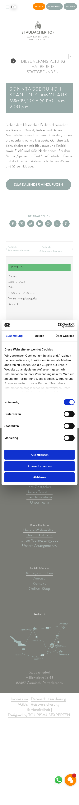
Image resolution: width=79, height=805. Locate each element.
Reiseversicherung (45, 705)
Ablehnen (39, 477)
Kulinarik (13, 304)
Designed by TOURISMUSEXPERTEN (39, 715)
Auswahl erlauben (39, 466)
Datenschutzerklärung (48, 699)
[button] (70, 780)
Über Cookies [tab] (65, 335)
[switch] (69, 414)
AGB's (23, 705)
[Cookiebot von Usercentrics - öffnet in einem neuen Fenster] (58, 325)
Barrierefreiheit (38, 710)
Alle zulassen (40, 454)
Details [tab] (39, 335)
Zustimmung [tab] (14, 335)
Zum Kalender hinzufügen (38, 185)
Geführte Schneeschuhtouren (19, 248)
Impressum (19, 699)
